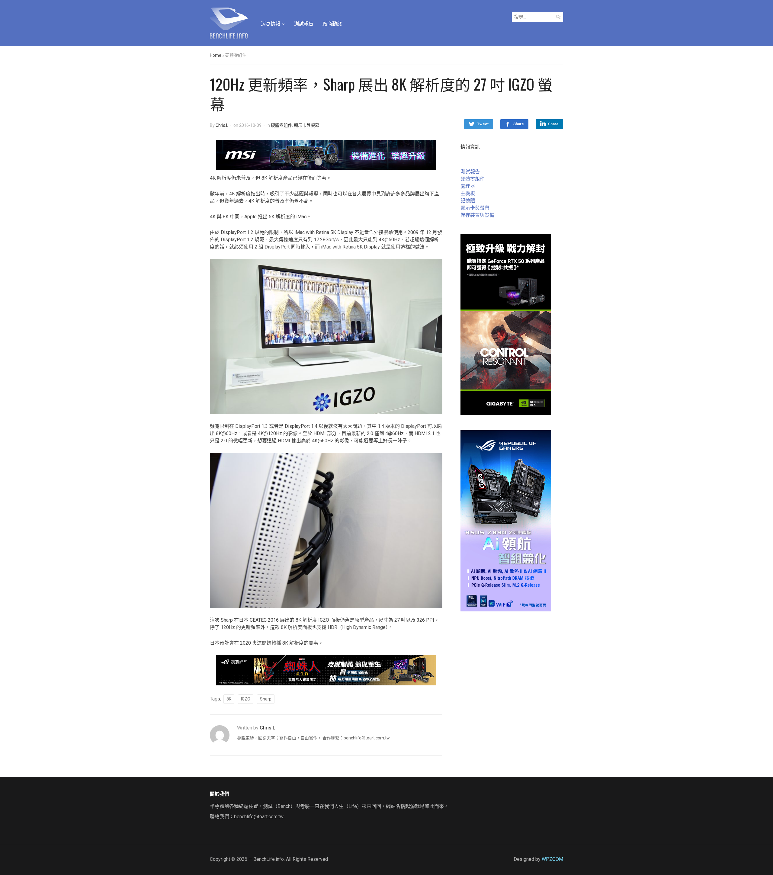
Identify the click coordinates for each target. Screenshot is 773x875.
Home (215, 55)
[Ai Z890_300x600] (505, 520)
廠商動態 (332, 24)
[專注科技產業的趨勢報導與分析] (229, 22)
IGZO (245, 699)
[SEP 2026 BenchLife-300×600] (505, 324)
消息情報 (270, 24)
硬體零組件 (281, 125)
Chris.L (222, 125)
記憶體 (467, 201)
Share (518, 124)
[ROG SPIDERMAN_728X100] (326, 670)
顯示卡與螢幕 (306, 125)
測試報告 (303, 24)
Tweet (483, 124)
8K (228, 699)
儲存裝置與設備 (477, 215)
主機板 (467, 193)
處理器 (467, 186)
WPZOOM (552, 859)
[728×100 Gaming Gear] (326, 154)
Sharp (265, 699)
